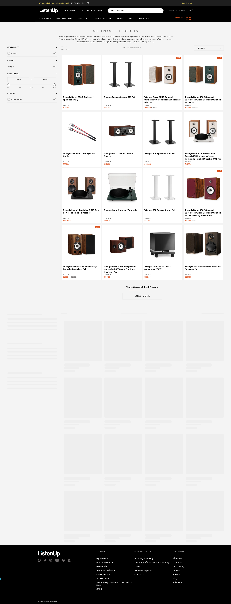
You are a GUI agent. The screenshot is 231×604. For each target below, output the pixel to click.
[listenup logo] (48, 11)
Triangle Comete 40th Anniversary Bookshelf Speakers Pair (80, 268)
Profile (182, 11)
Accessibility (102, 578)
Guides (120, 18)
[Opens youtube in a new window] (58, 560)
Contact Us (140, 574)
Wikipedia (177, 582)
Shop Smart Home (103, 18)
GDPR (99, 589)
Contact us (88, 3)
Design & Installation (91, 11)
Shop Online (69, 11)
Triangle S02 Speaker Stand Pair (159, 210)
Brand (10, 61)
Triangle (61, 36)
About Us (143, 18)
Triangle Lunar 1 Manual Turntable (120, 210)
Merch (131, 18)
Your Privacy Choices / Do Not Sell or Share (114, 583)
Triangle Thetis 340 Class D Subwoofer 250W (157, 268)
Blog (175, 578)
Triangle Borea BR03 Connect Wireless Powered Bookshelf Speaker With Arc (162, 100)
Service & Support (143, 570)
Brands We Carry (104, 562)
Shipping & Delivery (143, 558)
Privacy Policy (103, 574)
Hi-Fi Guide (101, 566)
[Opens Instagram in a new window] (51, 560)
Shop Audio (44, 18)
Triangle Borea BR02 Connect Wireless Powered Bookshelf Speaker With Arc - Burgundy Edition (203, 213)
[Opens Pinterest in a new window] (64, 560)
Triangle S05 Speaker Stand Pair (159, 153)
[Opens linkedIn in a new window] (70, 560)
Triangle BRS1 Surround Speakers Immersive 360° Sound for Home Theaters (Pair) (120, 269)
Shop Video (83, 18)
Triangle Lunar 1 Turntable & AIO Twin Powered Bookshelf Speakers (81, 211)
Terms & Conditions (105, 570)
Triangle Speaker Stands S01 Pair (120, 97)
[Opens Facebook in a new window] (40, 560)
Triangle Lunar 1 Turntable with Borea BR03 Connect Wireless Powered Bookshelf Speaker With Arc (203, 156)
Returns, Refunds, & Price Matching (151, 562)
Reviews (11, 93)
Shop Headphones (64, 18)
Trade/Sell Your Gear (183, 18)
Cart (190, 11)
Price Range (13, 74)
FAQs (137, 566)
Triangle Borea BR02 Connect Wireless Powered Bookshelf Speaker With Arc (203, 100)
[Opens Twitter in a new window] (46, 560)
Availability (13, 47)
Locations (172, 11)
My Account (102, 558)
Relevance (201, 48)
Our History (178, 566)
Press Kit (177, 574)
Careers (176, 570)
